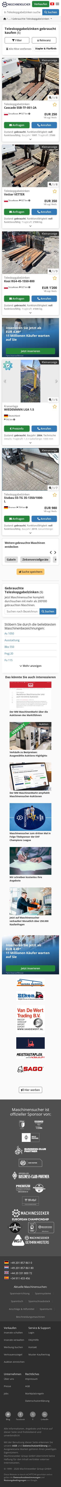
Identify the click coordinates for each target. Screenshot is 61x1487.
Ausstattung (12, 640)
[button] (57, 4)
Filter (18, 40)
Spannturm (46, 1309)
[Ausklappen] (30, 139)
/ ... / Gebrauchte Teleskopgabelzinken (28, 18)
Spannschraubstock (39, 1301)
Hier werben (32, 1090)
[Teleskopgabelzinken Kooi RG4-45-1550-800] (30, 252)
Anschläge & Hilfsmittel (21, 1309)
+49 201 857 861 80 (22, 1268)
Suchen (52, 12)
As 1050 (9, 633)
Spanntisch (17, 1301)
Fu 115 (9, 660)
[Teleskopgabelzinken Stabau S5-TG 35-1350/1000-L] (30, 469)
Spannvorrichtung (20, 1293)
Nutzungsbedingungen (15, 1480)
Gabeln (11, 559)
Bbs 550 (9, 647)
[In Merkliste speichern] (55, 104)
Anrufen (46, 125)
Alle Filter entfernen (19, 48)
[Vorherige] (5, 79)
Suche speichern (31, 572)
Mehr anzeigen (31, 666)
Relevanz (45, 40)
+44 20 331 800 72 (21, 1273)
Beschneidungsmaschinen (30, 1316)
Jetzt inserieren (30, 351)
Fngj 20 (9, 653)
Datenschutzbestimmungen (27, 1477)
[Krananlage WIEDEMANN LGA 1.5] (30, 381)
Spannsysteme (43, 1293)
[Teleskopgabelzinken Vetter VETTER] (30, 166)
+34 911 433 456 (20, 1278)
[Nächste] (56, 79)
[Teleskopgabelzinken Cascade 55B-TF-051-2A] (30, 79)
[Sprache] (52, 4)
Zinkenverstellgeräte (35, 559)
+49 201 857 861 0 (21, 1263)
